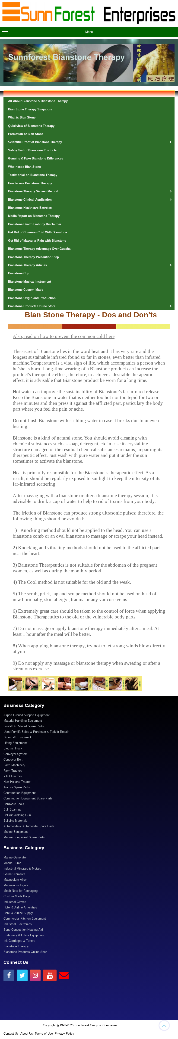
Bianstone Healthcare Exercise (30, 207)
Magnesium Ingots (15, 885)
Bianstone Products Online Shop (25, 952)
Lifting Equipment (15, 743)
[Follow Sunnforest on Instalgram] (35, 975)
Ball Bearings (12, 809)
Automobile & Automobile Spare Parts (28, 826)
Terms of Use (44, 1033)
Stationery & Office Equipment (23, 935)
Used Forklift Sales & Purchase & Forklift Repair (36, 731)
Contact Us (11, 1033)
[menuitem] (89, 715)
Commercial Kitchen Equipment (24, 918)
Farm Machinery (14, 765)
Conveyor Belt (12, 759)
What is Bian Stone (21, 117)
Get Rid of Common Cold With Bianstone (37, 232)
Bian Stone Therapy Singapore (30, 109)
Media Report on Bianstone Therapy (34, 216)
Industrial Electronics (17, 924)
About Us (26, 1033)
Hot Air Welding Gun (17, 815)
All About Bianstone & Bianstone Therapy (38, 101)
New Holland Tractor (17, 781)
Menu (89, 32)
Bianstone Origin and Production (32, 298)
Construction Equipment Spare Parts (28, 798)
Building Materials (15, 820)
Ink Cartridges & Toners (19, 940)
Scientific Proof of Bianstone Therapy (35, 142)
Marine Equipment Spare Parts (24, 837)
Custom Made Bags (16, 896)
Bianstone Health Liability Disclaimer (34, 224)
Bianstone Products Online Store (31, 306)
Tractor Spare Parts (16, 787)
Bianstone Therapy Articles (27, 265)
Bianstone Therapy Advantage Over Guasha (39, 248)
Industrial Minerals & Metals (22, 868)
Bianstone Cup (18, 273)
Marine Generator (15, 857)
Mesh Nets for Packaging (20, 890)
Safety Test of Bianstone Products (32, 150)
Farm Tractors (12, 770)
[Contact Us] (64, 975)
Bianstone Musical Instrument (29, 281)
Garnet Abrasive (14, 874)
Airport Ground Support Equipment (26, 715)
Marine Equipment (15, 831)
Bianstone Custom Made (25, 289)
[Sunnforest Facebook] (9, 975)
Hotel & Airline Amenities (20, 907)
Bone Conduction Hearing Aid (23, 929)
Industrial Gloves (14, 902)
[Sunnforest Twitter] (22, 975)
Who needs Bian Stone (24, 166)
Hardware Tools (13, 804)
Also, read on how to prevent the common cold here (63, 336)
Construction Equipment (19, 793)
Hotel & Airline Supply (18, 913)
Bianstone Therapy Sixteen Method (33, 191)
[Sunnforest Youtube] (49, 975)
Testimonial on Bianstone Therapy (32, 175)
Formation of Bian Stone (25, 134)
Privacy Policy (64, 1033)
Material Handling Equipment (22, 720)
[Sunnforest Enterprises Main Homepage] (89, 13)
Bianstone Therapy (16, 946)
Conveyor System (15, 754)
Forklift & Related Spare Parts (23, 726)
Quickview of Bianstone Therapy (31, 126)
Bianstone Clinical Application (30, 199)
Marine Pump (12, 863)
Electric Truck (12, 748)
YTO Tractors (12, 776)
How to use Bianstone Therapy (30, 183)
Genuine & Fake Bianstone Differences (35, 158)
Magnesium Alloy (15, 879)
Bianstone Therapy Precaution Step (33, 257)
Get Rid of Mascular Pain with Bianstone (37, 240)
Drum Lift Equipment (17, 737)
